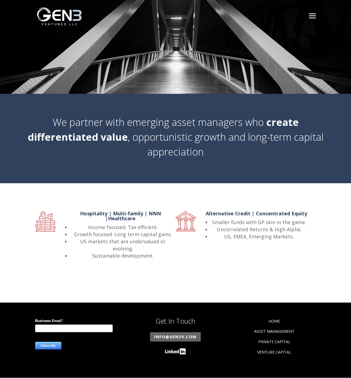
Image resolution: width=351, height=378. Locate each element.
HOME (274, 321)
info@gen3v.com (175, 336)
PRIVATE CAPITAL (274, 341)
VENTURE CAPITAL (274, 352)
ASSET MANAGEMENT (274, 331)
